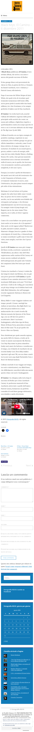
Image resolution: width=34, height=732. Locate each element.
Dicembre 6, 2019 (6, 21)
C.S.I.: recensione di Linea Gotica (20, 673)
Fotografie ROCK (12, 419)
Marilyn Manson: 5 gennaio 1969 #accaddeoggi (19, 669)
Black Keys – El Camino (7, 446)
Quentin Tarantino (16, 697)
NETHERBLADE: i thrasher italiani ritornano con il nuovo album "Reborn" (20, 688)
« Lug (6, 641)
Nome (3, 506)
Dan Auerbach (4, 453)
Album (5, 461)
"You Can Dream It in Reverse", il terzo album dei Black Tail (20, 660)
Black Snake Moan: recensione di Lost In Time (20, 665)
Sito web (4, 524)
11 (9, 625)
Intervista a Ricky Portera (18, 678)
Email (3, 515)
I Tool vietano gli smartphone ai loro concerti (20, 683)
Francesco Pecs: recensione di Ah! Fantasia (20, 693)
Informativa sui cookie (10, 725)
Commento (5, 487)
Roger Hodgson (15, 655)
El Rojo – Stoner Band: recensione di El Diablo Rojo (24, 446)
